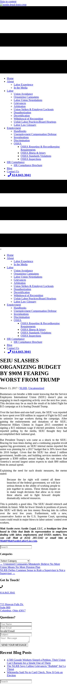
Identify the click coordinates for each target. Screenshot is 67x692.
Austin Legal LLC (28, 688)
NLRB (23, 388)
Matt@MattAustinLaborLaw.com (18, 540)
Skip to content (8, 1)
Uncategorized (36, 388)
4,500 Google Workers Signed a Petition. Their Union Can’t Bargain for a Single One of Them (36, 661)
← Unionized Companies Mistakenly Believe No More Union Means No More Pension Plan (30, 566)
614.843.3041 (7, 592)
